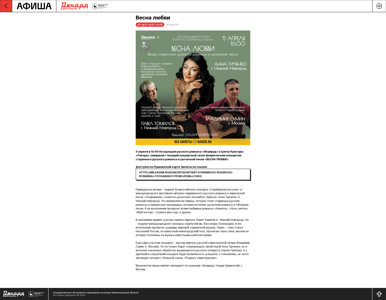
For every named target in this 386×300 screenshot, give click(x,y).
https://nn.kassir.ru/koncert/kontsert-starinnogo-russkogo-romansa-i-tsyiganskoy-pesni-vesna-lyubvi (186, 174)
